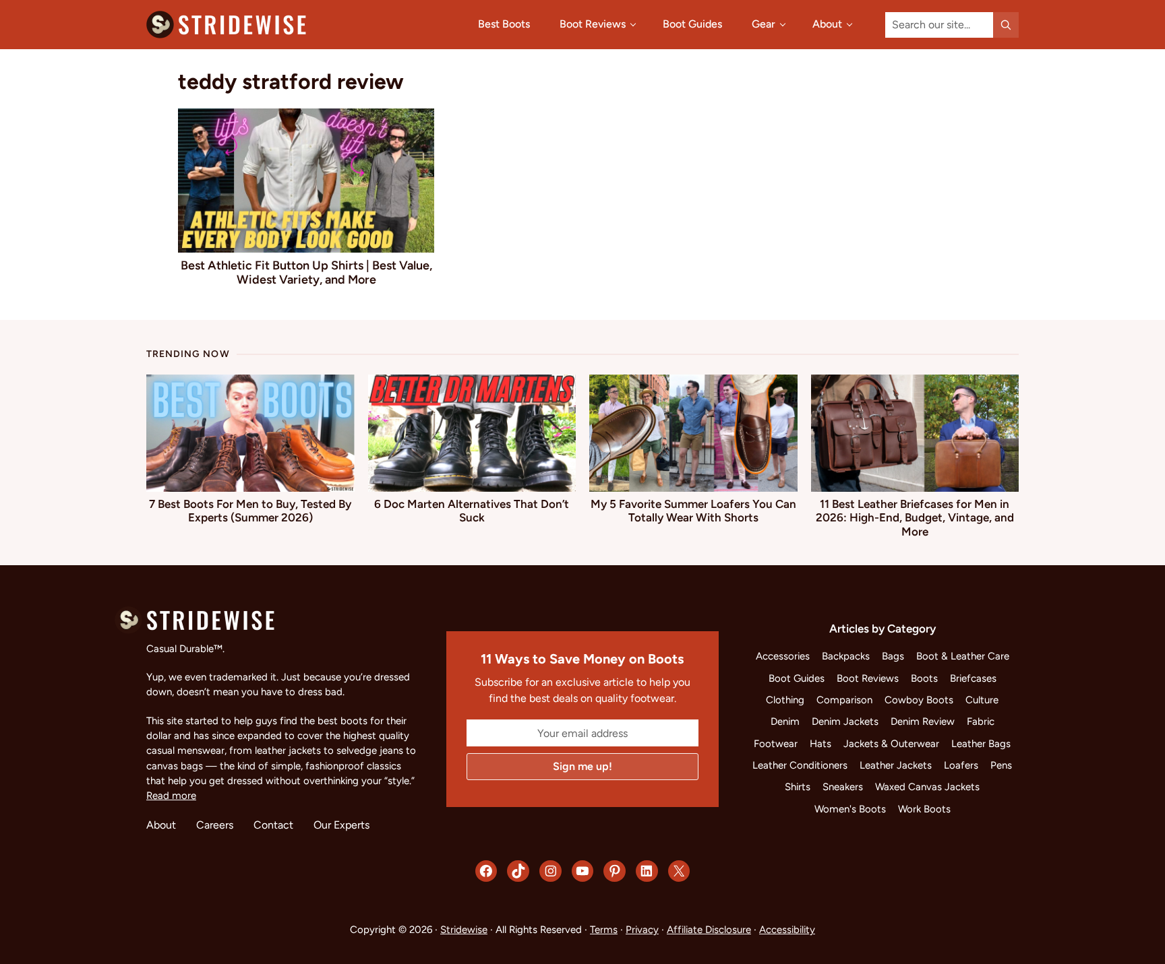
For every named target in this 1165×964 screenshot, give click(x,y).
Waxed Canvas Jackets (927, 787)
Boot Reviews (868, 678)
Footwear (776, 744)
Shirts (797, 787)
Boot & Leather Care (962, 656)
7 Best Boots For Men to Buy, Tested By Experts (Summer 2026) (250, 510)
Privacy (642, 930)
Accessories (783, 656)
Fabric (980, 721)
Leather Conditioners (799, 765)
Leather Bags (981, 744)
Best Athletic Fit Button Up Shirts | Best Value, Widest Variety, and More (306, 272)
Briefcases (973, 678)
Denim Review (923, 721)
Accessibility (787, 930)
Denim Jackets (845, 721)
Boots (924, 678)
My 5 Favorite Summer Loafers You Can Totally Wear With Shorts (693, 510)
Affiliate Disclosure (709, 930)
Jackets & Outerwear (891, 744)
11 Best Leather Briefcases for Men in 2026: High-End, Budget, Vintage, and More (915, 517)
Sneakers (843, 787)
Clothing (785, 700)
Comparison (844, 700)
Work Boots (924, 809)
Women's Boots (850, 809)
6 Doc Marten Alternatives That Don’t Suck (471, 510)
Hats (820, 744)
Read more (171, 796)
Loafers (961, 765)
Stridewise (463, 930)
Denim (785, 721)
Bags (893, 656)
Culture (981, 700)
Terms (604, 930)
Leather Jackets (896, 765)
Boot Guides (797, 678)
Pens (1001, 765)
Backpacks (846, 656)
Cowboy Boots (919, 700)
